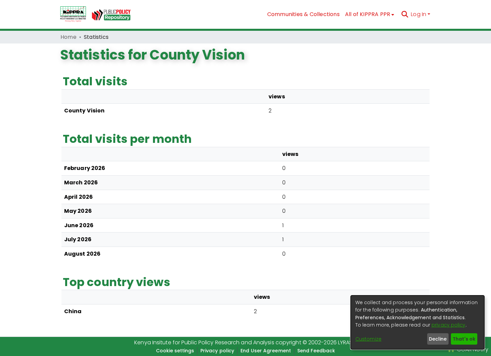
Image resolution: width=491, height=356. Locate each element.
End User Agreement (265, 350)
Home (68, 37)
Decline (438, 339)
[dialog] (417, 322)
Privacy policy (217, 350)
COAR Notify (472, 349)
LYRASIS (347, 342)
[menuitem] (369, 14)
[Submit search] (404, 14)
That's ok (464, 339)
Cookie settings (175, 350)
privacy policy (448, 325)
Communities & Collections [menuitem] (303, 14)
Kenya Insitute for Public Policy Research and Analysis (204, 342)
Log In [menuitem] (418, 14)
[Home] (73, 14)
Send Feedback (316, 350)
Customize (368, 339)
